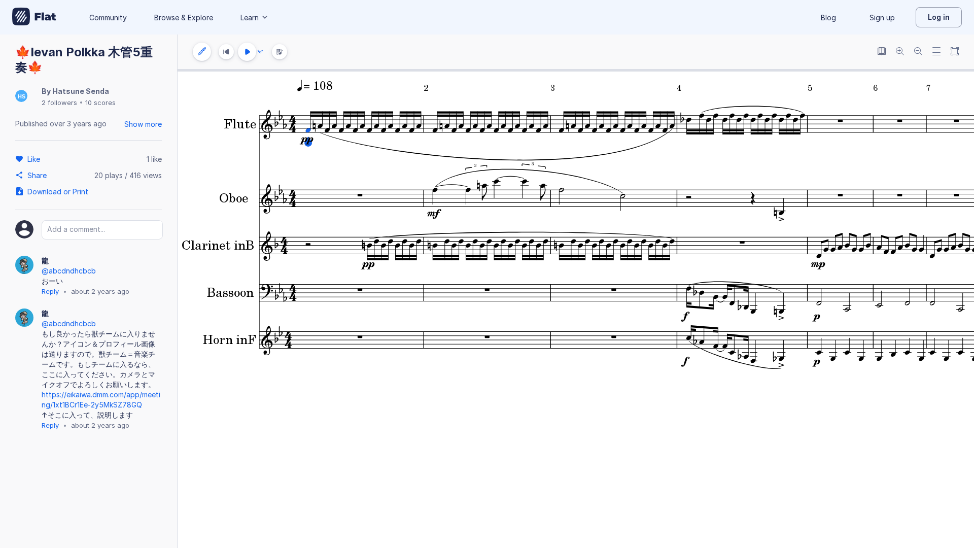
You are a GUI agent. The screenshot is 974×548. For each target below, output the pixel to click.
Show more (143, 124)
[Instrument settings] (202, 52)
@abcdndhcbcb (69, 270)
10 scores (100, 102)
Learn (249, 17)
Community (108, 17)
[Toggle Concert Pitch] (882, 52)
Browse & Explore (183, 17)
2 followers (59, 102)
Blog (828, 17)
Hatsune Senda (80, 91)
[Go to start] (226, 51)
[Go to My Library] (34, 17)
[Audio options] (260, 52)
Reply (50, 291)
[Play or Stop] (247, 52)
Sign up (882, 17)
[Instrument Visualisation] (279, 51)
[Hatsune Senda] (21, 97)
